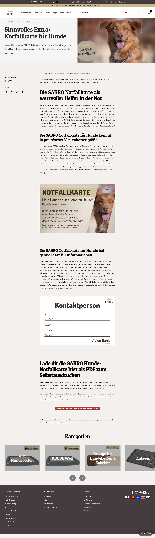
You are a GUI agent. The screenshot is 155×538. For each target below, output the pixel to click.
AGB (45, 500)
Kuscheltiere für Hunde (68, 13)
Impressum (48, 496)
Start (6, 22)
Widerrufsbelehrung (51, 507)
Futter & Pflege (51, 13)
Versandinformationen (12, 511)
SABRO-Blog (12, 22)
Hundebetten (26, 13)
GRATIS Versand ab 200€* (83, 2)
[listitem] (6, 92)
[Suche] (139, 12)
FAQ (6, 507)
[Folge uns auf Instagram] (137, 493)
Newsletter (88, 507)
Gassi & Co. (38, 13)
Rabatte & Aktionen (11, 522)
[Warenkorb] (149, 12)
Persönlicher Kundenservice (117, 2)
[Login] (144, 13)
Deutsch (129, 12)
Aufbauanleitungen (11, 518)
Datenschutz (48, 503)
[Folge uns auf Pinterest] (141, 493)
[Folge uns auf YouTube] (144, 493)
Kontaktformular (10, 500)
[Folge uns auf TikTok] (148, 493)
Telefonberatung (10, 503)
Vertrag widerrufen (12, 496)
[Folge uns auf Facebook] (133, 493)
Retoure (7, 514)
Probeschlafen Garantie (92, 503)
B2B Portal (8, 525)
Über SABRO (88, 496)
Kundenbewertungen (91, 511)
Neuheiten (84, 13)
